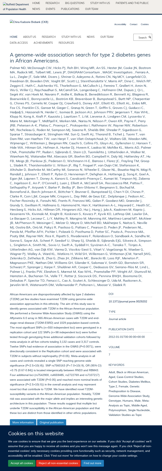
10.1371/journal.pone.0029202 (128, 301)
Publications (70, 8)
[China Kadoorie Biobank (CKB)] (29, 20)
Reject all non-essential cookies (58, 463)
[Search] (150, 37)
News (36, 8)
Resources (66, 42)
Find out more (92, 463)
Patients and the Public (132, 3)
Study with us (100, 3)
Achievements (43, 42)
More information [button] (23, 422)
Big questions (75, 3)
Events (50, 8)
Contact (133, 24)
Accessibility (120, 24)
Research (52, 3)
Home (36, 3)
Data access (19, 42)
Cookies (145, 24)
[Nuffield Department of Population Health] (16, 7)
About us (29, 36)
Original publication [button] (52, 422)
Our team (91, 8)
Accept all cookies (22, 463)
